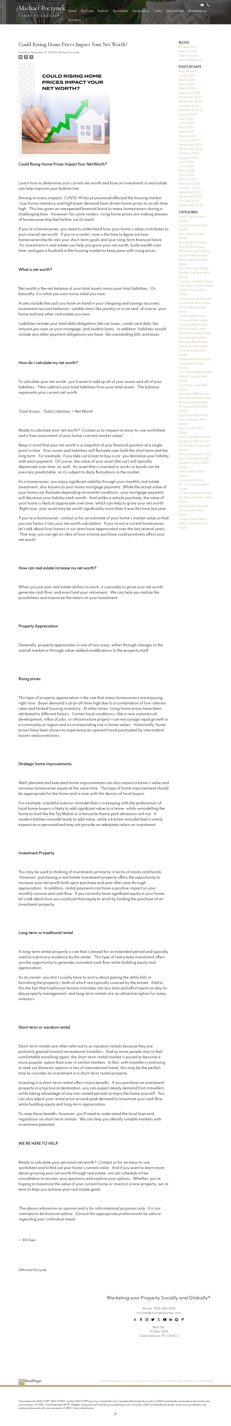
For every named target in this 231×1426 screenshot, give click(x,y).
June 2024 (186, 166)
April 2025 (186, 131)
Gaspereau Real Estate (195, 359)
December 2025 (190, 97)
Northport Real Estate (194, 441)
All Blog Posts (188, 47)
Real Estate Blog (190, 60)
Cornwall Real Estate (193, 320)
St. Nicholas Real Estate (195, 493)
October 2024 (189, 153)
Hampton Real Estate (193, 393)
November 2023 (190, 196)
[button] (135, 1319)
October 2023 (189, 201)
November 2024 (190, 149)
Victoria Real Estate (192, 519)
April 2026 (186, 84)
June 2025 (186, 123)
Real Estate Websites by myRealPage (192, 1381)
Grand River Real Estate (195, 372)
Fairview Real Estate (193, 342)
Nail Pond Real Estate (193, 415)
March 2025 (188, 136)
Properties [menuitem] (196, 11)
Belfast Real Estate (191, 247)
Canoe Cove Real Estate (195, 281)
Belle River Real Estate (194, 251)
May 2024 (186, 170)
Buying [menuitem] (73, 19)
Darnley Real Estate (192, 329)
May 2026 (186, 80)
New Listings (188, 51)
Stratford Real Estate (193, 506)
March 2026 (188, 88)
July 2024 (186, 162)
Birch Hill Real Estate (193, 255)
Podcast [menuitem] (103, 11)
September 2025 (191, 110)
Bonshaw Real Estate (193, 268)
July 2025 (186, 118)
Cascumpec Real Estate (195, 298)
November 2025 (190, 101)
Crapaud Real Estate (193, 324)
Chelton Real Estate (192, 316)
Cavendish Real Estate (194, 303)
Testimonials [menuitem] (175, 11)
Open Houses (188, 55)
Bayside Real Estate (192, 242)
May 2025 (186, 127)
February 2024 (189, 183)
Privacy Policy (161, 1381)
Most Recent (187, 71)
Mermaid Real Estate (193, 402)
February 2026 (189, 93)
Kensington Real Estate (195, 398)
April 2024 (186, 175)
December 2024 (190, 144)
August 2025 (188, 114)
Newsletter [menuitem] (120, 11)
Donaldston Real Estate (195, 333)
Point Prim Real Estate (194, 458)
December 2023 (190, 192)
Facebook (139, 11)
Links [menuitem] (158, 11)
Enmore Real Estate (192, 337)
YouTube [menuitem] (87, 11)
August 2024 (188, 157)
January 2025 (189, 140)
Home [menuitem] (72, 11)
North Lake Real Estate (194, 437)
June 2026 (186, 75)
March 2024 (188, 179)
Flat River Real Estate (193, 346)
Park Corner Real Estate (195, 454)
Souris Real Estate (191, 480)
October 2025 (189, 106)
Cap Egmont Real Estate (196, 285)
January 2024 (189, 188)
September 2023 (191, 205)
